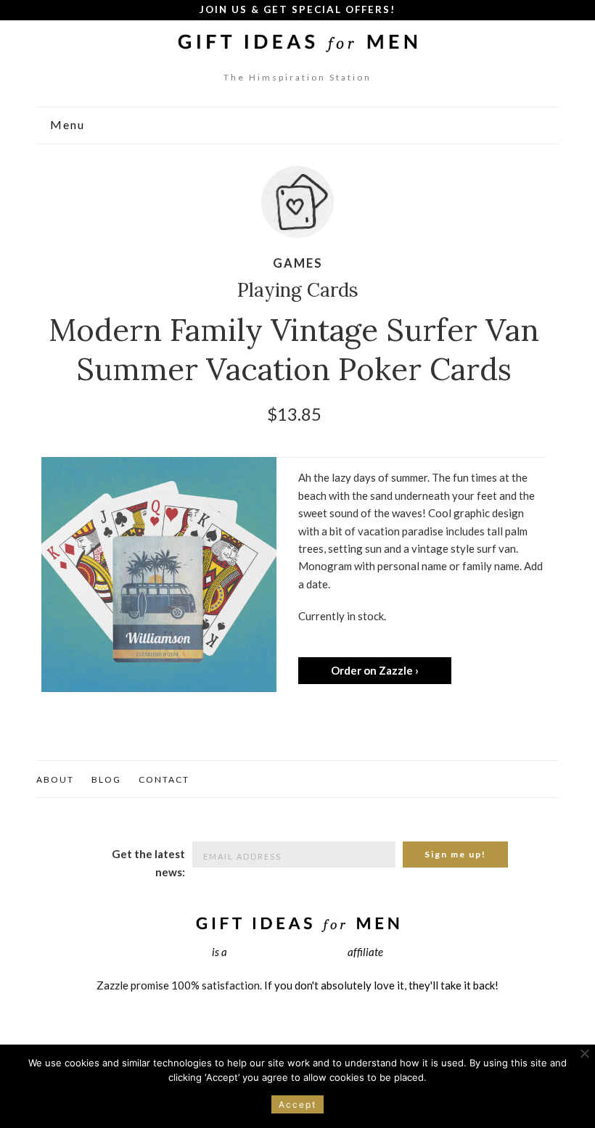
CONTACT (164, 779)
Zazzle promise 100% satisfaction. (179, 985)
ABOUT (55, 779)
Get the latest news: (148, 862)
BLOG (106, 779)
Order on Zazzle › (375, 670)
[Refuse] (584, 1053)
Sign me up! (455, 854)
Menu (65, 125)
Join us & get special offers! (297, 9)
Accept (297, 1104)
